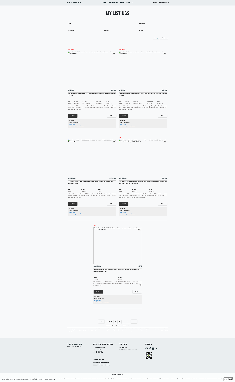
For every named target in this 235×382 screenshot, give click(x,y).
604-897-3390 (164, 3)
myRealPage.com (120, 374)
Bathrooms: (71, 30)
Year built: (106, 30)
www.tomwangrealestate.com (101, 363)
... (123, 321)
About (104, 3)
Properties (113, 3)
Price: (69, 23)
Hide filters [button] (163, 38)
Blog (122, 3)
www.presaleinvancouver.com (101, 365)
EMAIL (155, 3)
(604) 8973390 (72, 124)
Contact (129, 3)
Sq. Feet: (141, 30)
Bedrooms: (142, 23)
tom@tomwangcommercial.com (76, 126)
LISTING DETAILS (72, 116)
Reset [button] (155, 38)
